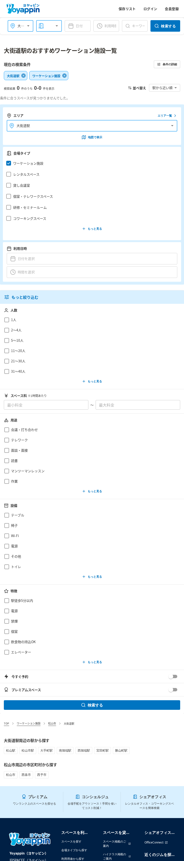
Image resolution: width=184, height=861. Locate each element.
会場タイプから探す (74, 850)
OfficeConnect (153, 842)
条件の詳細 (170, 64)
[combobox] (45, 26)
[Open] (28, 26)
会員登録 (172, 8)
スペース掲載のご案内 (114, 843)
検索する (168, 26)
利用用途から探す (72, 859)
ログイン (150, 8)
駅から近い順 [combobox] (162, 87)
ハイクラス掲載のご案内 (114, 856)
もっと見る (95, 229)
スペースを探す (71, 841)
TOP (6, 723)
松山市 (52, 723)
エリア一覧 (165, 116)
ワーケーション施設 (28, 723)
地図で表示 (95, 137)
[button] (90, 163)
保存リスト (127, 8)
